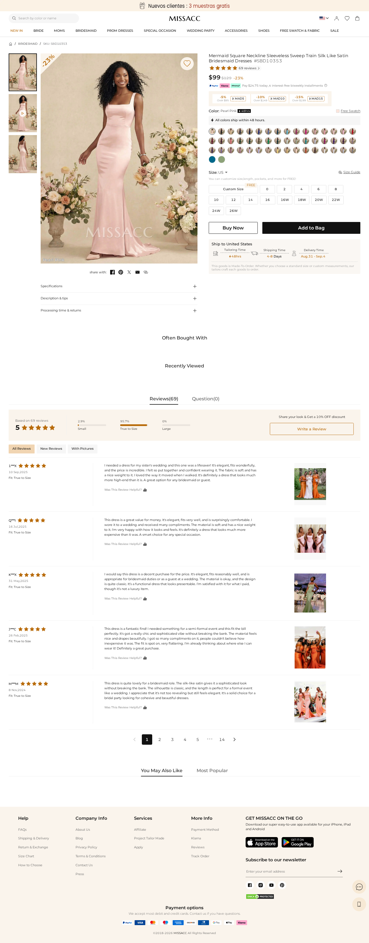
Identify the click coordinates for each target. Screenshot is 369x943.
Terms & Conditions (91, 856)
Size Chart (26, 856)
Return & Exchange (33, 847)
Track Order (200, 856)
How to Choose (30, 865)
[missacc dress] (184, 5)
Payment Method (205, 830)
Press (80, 874)
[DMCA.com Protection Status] (260, 898)
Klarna (196, 838)
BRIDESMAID (27, 43)
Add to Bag (311, 228)
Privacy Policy (86, 847)
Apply (138, 847)
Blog (79, 838)
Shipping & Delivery (33, 838)
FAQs (22, 830)
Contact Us (84, 865)
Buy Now (233, 228)
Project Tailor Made (149, 838)
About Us (83, 830)
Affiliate (140, 830)
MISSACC (180, 933)
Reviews (197, 847)
